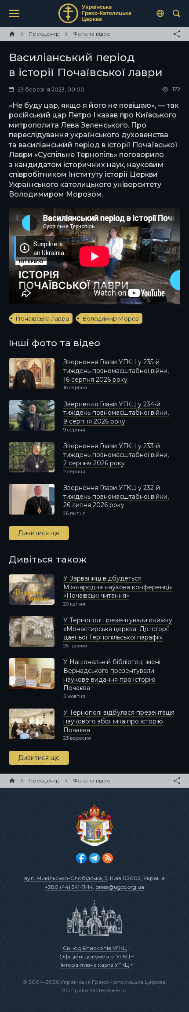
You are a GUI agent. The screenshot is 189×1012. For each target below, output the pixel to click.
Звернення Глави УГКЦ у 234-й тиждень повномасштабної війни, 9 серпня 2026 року (116, 412)
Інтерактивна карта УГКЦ (95, 964)
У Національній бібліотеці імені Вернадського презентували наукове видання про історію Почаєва (111, 675)
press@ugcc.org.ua (119, 887)
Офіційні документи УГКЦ (94, 956)
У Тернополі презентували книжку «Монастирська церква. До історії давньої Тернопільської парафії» (117, 628)
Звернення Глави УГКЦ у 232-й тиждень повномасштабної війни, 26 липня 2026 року (116, 496)
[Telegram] (94, 858)
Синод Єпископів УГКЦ (95, 948)
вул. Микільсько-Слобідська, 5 (65, 878)
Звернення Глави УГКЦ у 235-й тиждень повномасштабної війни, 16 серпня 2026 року (116, 370)
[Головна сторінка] (12, 34)
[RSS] (107, 858)
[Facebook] (81, 858)
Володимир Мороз (111, 318)
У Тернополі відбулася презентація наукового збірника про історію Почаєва (118, 721)
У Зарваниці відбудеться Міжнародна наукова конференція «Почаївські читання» (118, 586)
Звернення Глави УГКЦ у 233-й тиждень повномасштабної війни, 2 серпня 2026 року (116, 454)
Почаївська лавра (42, 318)
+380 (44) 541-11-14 (69, 887)
